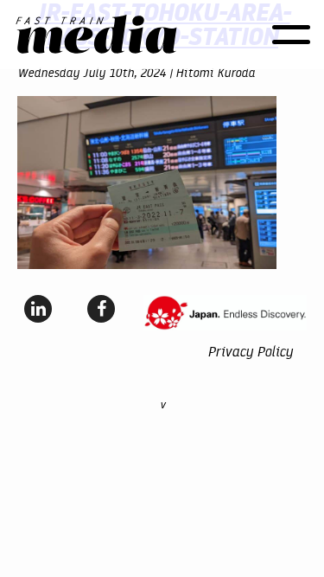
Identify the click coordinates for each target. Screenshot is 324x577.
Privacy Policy (250, 351)
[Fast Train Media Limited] (96, 34)
